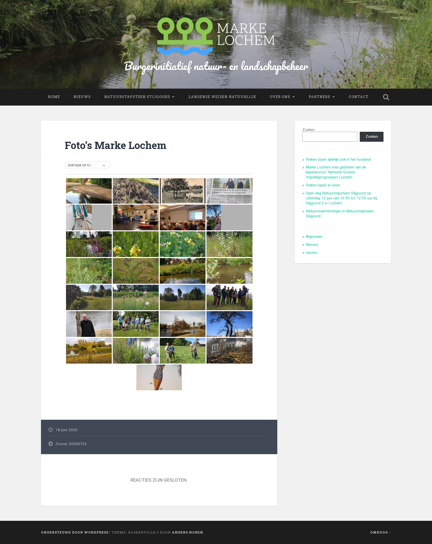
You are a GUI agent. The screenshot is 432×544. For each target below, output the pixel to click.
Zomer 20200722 (71, 444)
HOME (54, 97)
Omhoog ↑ (380, 532)
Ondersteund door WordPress (74, 532)
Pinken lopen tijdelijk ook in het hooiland (338, 159)
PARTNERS (319, 97)
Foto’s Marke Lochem (115, 145)
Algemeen (314, 236)
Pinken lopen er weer (323, 185)
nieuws (312, 252)
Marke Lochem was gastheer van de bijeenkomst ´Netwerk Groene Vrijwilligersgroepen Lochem (336, 172)
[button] (87, 165)
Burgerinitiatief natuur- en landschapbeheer (216, 66)
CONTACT (358, 97)
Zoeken (308, 130)
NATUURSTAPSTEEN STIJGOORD (137, 97)
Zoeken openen (386, 97)
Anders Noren (187, 532)
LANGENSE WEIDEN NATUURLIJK (222, 97)
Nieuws (312, 244)
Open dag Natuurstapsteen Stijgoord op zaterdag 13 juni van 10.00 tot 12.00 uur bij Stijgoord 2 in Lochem (341, 198)
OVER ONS (280, 97)
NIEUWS (82, 97)
